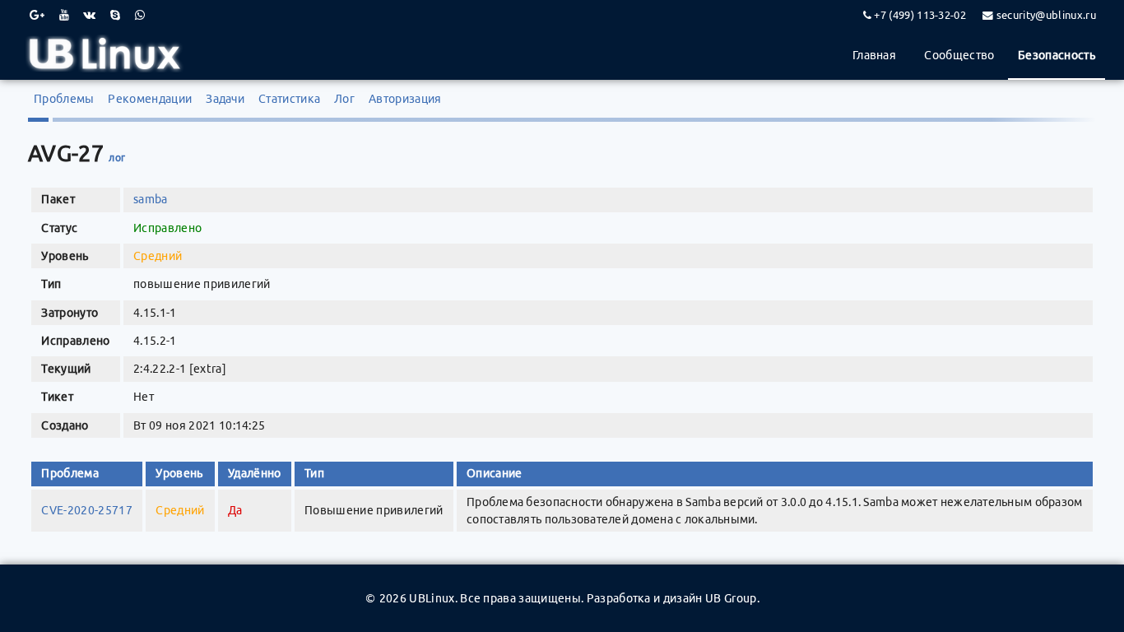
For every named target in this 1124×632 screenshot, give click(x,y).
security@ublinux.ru (1046, 15)
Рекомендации (150, 98)
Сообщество (959, 55)
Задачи (225, 98)
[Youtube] (64, 14)
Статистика (289, 98)
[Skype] (115, 14)
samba (150, 199)
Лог (344, 98)
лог (117, 157)
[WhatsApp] (140, 14)
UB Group (731, 598)
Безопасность (1056, 55)
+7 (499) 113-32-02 (920, 15)
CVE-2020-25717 (86, 510)
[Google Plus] (37, 14)
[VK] (89, 14)
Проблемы (64, 98)
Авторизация (405, 98)
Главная (874, 55)
